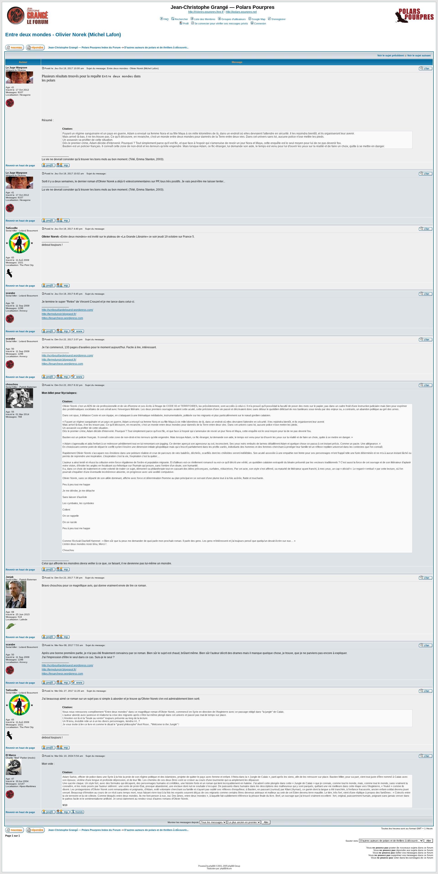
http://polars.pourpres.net (241, 11)
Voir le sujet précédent (390, 55)
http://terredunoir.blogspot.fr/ (59, 314)
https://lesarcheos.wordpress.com (62, 318)
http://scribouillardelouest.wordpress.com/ (67, 309)
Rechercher (181, 19)
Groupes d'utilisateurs (234, 19)
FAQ (166, 19)
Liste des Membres (204, 19)
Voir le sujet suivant (419, 55)
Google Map (258, 19)
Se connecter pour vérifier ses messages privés (221, 23)
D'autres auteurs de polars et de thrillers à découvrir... (156, 47)
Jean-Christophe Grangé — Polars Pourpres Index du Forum (84, 47)
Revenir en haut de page (20, 165)
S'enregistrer (278, 19)
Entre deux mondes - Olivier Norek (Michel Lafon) (63, 34)
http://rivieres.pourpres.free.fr (206, 11)
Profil (185, 23)
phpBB (212, 866)
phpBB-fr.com (226, 868)
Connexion (260, 23)
